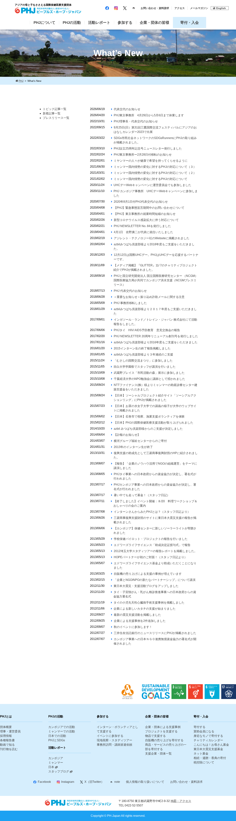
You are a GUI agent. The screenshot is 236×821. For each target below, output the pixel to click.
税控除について (204, 762)
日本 (51, 767)
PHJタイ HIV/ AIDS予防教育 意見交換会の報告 (147, 330)
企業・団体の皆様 (154, 22)
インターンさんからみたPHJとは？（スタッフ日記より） (152, 511)
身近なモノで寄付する (208, 735)
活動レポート (99, 22)
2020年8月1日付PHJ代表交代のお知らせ (141, 201)
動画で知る (7, 744)
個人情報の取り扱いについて (145, 781)
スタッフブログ (58, 771)
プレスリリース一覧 (56, 117)
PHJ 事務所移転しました (130, 303)
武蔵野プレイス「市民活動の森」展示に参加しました (149, 372)
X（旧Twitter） (94, 781)
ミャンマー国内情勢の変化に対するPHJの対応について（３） (155, 166)
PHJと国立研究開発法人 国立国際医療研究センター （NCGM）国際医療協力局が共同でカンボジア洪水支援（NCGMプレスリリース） (156, 280)
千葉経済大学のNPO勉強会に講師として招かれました (149, 378)
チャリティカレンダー (208, 740)
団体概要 (6, 727)
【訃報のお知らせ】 (127, 434)
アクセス (179, 8)
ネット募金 (201, 753)
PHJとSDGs (56, 740)
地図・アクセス (181, 801)
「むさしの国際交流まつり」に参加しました (143, 360)
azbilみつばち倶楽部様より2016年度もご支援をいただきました (155, 342)
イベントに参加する (110, 735)
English (221, 8)
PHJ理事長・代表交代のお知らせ (136, 121)
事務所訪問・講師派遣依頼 (114, 744)
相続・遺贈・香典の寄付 (210, 758)
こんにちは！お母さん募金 (211, 744)
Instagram (67, 781)
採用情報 (6, 735)
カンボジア (55, 758)
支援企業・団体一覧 (158, 753)
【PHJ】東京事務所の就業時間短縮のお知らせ (145, 213)
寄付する (199, 727)
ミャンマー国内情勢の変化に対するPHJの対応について (150, 179)
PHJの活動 (72, 22)
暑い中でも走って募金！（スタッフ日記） (142, 495)
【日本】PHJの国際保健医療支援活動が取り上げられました (153, 422)
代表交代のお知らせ (127, 109)
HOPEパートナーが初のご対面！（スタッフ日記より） (150, 557)
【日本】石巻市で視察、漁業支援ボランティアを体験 (149, 416)
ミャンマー (55, 762)
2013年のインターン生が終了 (133, 447)
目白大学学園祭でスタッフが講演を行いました (145, 366)
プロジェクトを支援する (161, 731)
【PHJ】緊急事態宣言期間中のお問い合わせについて (149, 207)
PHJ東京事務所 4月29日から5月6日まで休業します (149, 115)
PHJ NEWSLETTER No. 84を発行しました (142, 226)
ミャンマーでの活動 (61, 731)
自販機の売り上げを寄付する (164, 740)
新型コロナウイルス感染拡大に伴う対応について (146, 219)
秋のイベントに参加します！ (133, 626)
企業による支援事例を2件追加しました (140, 620)
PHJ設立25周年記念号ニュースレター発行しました (148, 148)
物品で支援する (155, 735)
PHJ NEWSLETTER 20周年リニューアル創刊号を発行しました (156, 336)
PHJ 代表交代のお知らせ (130, 290)
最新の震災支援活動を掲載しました (137, 614)
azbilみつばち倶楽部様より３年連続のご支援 (143, 354)
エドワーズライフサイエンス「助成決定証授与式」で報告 (152, 545)
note (117, 781)
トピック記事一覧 (54, 109)
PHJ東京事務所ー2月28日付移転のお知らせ (143, 154)
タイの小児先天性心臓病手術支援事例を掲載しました (149, 602)
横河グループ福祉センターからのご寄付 (140, 440)
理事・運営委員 (10, 731)
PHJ (21, 80)
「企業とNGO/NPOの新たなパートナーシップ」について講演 (154, 579)
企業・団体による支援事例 (163, 727)
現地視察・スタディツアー (114, 740)
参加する (125, 22)
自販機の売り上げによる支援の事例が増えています (148, 573)
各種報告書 (7, 740)
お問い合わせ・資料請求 (155, 8)
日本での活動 (57, 735)
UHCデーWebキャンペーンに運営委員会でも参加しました (152, 185)
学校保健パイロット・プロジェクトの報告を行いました (151, 538)
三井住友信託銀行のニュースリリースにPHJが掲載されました (155, 633)
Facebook (44, 781)
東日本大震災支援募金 (208, 749)
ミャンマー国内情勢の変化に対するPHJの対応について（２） (155, 172)
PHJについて (44, 22)
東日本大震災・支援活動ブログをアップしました (146, 586)
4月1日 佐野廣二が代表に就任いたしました (143, 232)
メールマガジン (199, 8)
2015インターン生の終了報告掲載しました (142, 348)
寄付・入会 (189, 22)
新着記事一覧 (51, 113)
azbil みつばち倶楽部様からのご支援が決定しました (148, 428)
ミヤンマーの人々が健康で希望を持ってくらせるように (151, 160)
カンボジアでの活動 (61, 727)
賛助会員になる (204, 731)
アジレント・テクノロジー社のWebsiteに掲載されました (151, 238)
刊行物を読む (9, 749)
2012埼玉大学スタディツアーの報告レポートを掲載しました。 (155, 551)
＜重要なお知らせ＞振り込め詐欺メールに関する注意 (149, 296)
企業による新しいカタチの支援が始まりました (145, 608)
